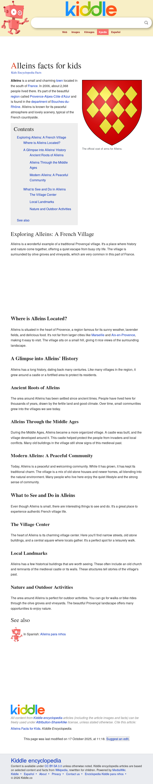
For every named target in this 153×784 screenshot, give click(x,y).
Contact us (73, 774)
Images (76, 32)
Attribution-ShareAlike (51, 722)
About (43, 774)
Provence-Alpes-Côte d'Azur (50, 96)
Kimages (89, 32)
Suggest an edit (117, 738)
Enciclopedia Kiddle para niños (104, 774)
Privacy (56, 774)
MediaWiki (118, 770)
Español (115, 32)
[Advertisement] (76, 47)
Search (146, 22)
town (59, 80)
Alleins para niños (53, 634)
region (15, 96)
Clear (138, 22)
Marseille (97, 335)
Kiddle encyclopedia (47, 717)
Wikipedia (61, 770)
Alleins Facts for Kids (25, 728)
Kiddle (15, 774)
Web (64, 32)
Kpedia (103, 32)
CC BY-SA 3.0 (53, 766)
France (33, 85)
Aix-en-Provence (123, 335)
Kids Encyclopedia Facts (26, 72)
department (39, 101)
